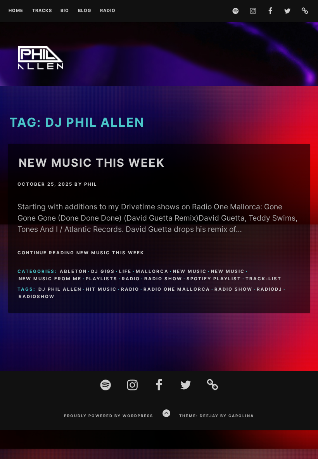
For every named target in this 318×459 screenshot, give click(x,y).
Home (16, 11)
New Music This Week (92, 162)
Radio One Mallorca (176, 289)
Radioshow (37, 296)
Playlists (102, 278)
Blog (85, 11)
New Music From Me (50, 278)
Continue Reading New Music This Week (80, 252)
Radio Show (163, 278)
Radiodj (269, 289)
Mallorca (152, 271)
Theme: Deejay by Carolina (216, 416)
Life (125, 271)
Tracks (42, 11)
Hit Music (101, 289)
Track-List (263, 278)
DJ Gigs (103, 271)
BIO (64, 11)
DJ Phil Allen (59, 289)
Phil (90, 184)
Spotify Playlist (214, 278)
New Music (190, 271)
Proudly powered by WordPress (108, 416)
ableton (73, 271)
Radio (108, 11)
